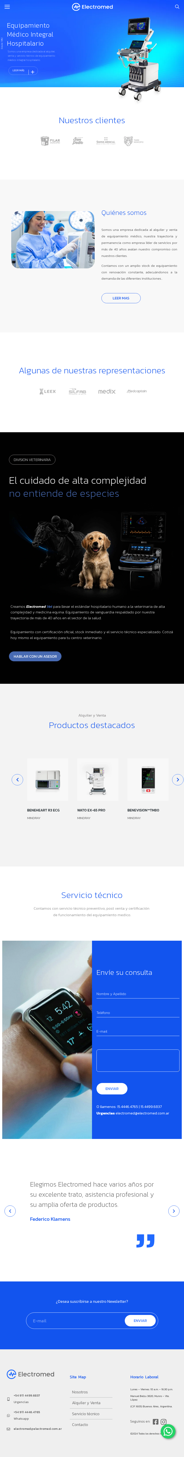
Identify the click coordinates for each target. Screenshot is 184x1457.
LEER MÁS (24, 71)
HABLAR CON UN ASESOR (35, 656)
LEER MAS (121, 298)
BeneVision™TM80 (143, 810)
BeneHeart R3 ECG (43, 810)
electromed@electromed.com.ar (142, 1113)
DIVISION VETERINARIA (32, 460)
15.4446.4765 (127, 1106)
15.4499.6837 (151, 1106)
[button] (10, 1211)
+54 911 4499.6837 (27, 1395)
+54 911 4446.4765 (27, 1412)
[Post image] (47, 779)
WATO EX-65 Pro (91, 810)
